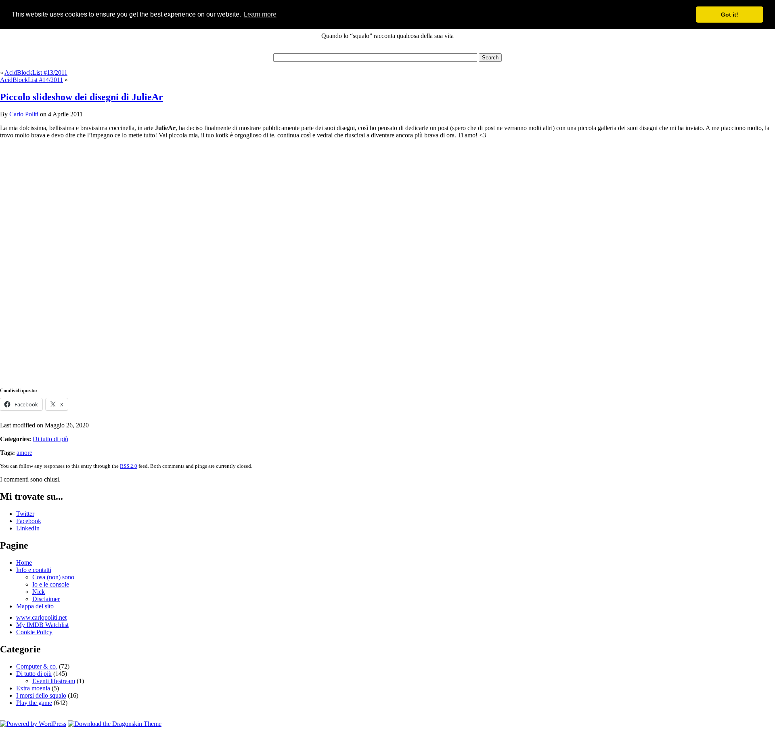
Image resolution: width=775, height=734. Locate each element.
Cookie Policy (34, 632)
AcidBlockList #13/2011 (35, 72)
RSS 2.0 (128, 466)
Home (24, 562)
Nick (38, 591)
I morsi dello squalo (41, 695)
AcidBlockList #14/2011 (31, 79)
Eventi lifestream (53, 680)
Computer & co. (36, 666)
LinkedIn (28, 528)
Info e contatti (33, 569)
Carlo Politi (23, 114)
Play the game (34, 702)
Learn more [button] (260, 14)
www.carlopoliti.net (41, 617)
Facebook (28, 520)
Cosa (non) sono (53, 577)
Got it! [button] (729, 14)
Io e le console (50, 584)
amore (24, 452)
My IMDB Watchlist (42, 624)
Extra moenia (33, 688)
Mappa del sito (35, 606)
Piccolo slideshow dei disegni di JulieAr (81, 97)
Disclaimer (46, 598)
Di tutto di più (50, 438)
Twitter (25, 513)
